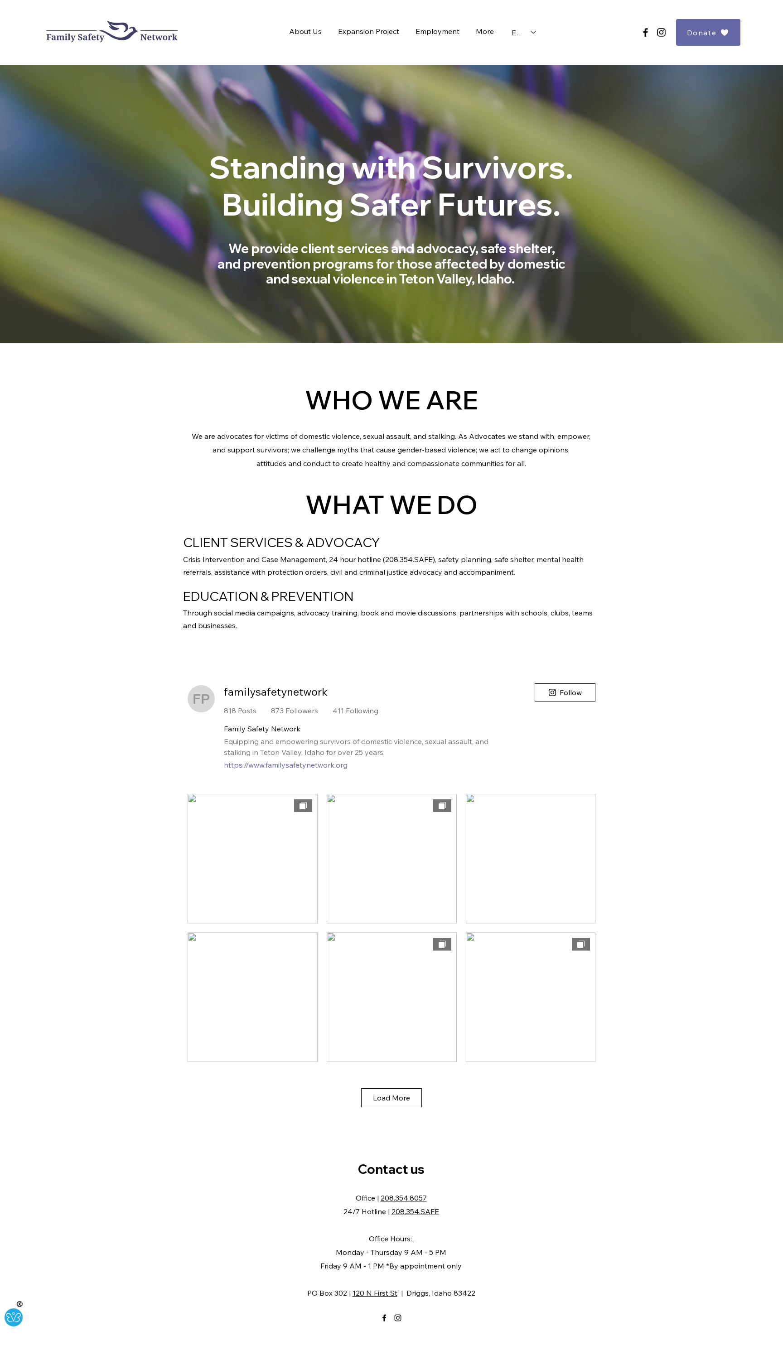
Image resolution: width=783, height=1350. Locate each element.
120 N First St (375, 1292)
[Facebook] (645, 32)
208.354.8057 (404, 1197)
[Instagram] (661, 32)
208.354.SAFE (415, 1211)
